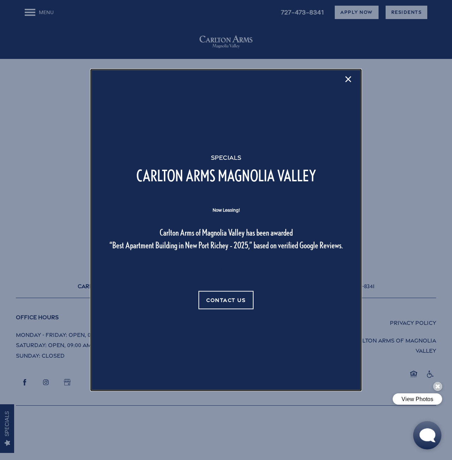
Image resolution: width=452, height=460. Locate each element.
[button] (226, 300)
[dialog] (226, 230)
